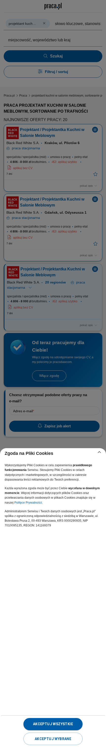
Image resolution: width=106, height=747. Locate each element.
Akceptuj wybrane (53, 739)
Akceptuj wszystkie (53, 724)
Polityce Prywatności (28, 502)
